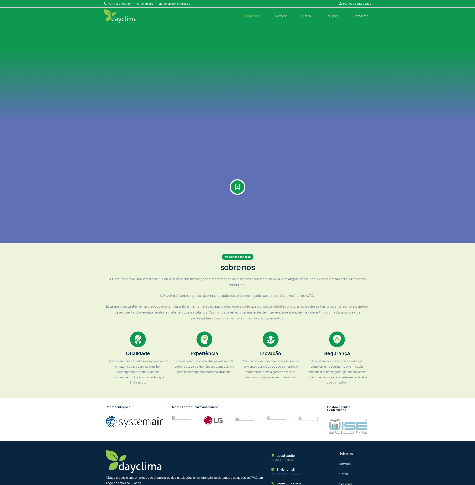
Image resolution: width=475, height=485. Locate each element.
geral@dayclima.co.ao (285, 474)
